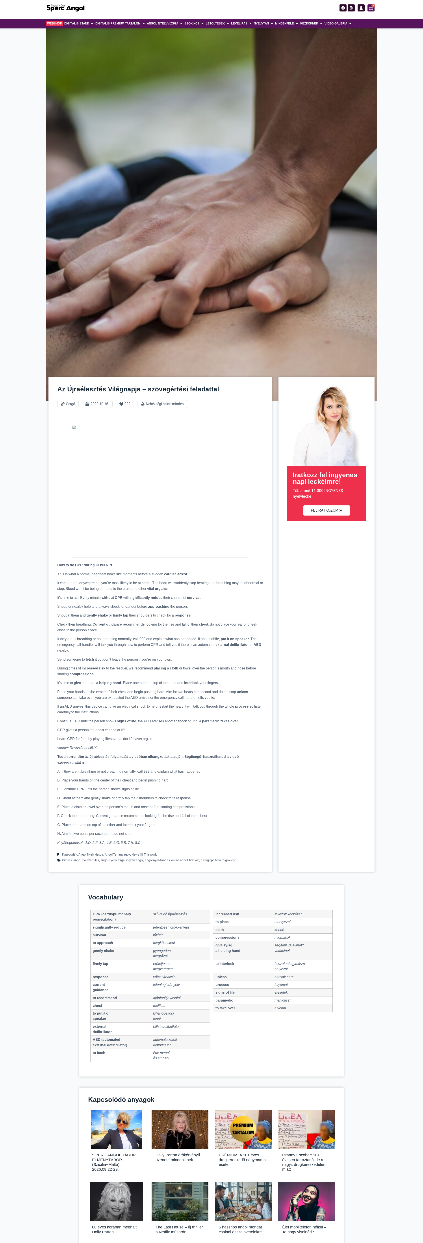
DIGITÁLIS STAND (76, 23)
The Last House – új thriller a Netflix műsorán (179, 1229)
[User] (361, 7)
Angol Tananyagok (117, 854)
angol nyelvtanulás (86, 860)
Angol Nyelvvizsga (90, 854)
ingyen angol (134, 860)
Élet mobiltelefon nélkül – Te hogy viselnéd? (304, 1229)
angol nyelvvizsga (112, 860)
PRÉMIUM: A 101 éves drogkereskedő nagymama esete (242, 1160)
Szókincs (192, 23)
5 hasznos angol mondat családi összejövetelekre (240, 1229)
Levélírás (239, 23)
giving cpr (207, 860)
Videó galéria (336, 23)
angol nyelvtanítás (157, 860)
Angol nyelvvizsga (162, 23)
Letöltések (215, 23)
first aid (194, 860)
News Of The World (145, 854)
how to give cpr (225, 860)
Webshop (54, 23)
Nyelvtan (261, 23)
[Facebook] (343, 7)
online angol (179, 860)
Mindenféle (284, 23)
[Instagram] (351, 7)
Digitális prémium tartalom (118, 23)
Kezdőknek (309, 23)
